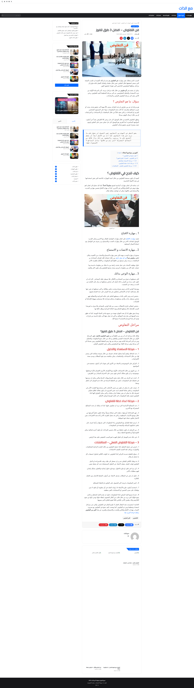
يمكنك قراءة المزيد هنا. (131, 512)
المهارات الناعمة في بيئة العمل (70, 35)
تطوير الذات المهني (73, 37)
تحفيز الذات (158, 15)
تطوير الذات (189, 15)
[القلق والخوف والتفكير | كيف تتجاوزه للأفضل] (74, 58)
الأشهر (59, 121)
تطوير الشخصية (166, 15)
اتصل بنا (105, 682)
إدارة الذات (173, 15)
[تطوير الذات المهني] (74, 79)
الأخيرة (73, 121)
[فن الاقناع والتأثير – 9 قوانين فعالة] (92, 609)
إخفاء (119, 153)
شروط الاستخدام (99, 682)
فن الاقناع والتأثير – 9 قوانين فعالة (93, 667)
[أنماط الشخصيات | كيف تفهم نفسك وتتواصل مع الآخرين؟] (74, 52)
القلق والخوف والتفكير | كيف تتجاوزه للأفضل (67, 30)
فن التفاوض (126, 518)
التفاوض (135, 518)
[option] (66, 105)
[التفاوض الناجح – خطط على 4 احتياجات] (130, 556)
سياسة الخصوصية (91, 682)
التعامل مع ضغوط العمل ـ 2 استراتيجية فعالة (111, 668)
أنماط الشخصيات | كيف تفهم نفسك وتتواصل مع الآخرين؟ (63, 50)
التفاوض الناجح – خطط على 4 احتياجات (131, 563)
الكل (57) (66, 85)
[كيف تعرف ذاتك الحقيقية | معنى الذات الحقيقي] (74, 65)
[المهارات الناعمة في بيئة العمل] (74, 72)
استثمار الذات (151, 15)
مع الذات (93, 680)
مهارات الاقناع (130, 239)
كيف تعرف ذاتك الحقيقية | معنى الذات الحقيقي (67, 33)
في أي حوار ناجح (121, 258)
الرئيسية (136, 23)
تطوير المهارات (181, 15)
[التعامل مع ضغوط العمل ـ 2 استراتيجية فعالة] (111, 609)
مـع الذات (136, 34)
